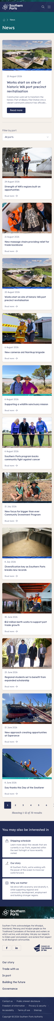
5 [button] (38, 805)
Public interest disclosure (28, 1001)
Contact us (7, 1001)
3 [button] (23, 805)
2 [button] (15, 805)
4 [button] (31, 805)
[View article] (27, 173)
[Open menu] (49, 6)
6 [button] (46, 805)
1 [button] (7, 805)
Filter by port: (9, 130)
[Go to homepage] (13, 912)
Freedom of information (13, 1006)
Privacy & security (37, 1006)
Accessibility (8, 1010)
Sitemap (38, 1010)
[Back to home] (4, 20)
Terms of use (24, 1010)
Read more (16, 110)
